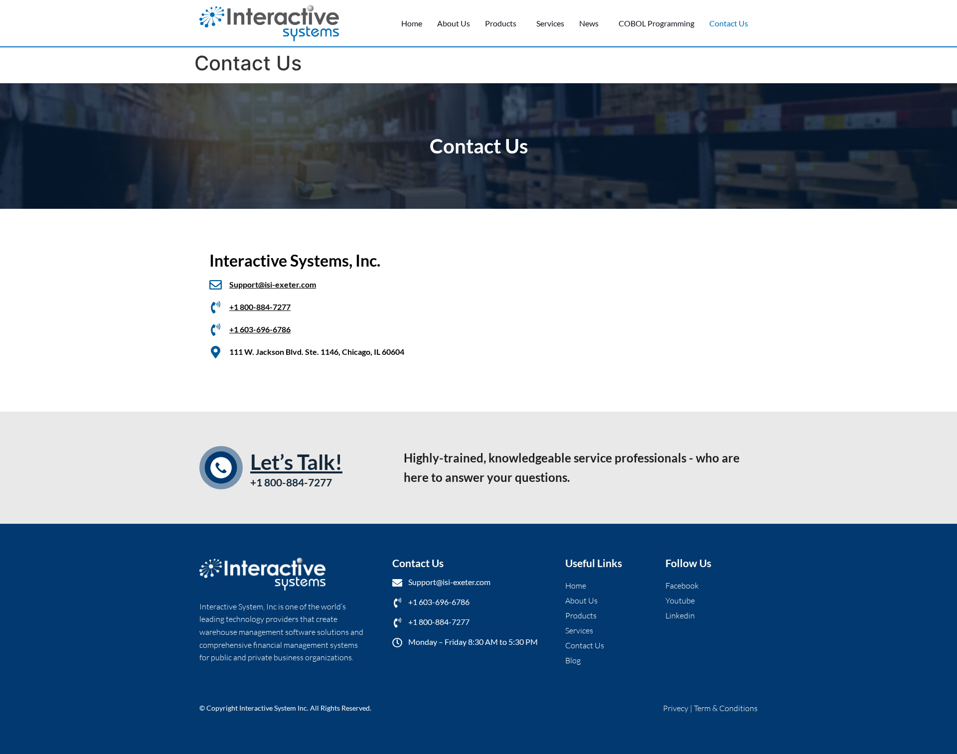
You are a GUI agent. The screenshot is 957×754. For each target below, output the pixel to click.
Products (500, 23)
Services (550, 23)
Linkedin (680, 615)
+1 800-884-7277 (260, 306)
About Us (453, 23)
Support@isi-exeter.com (272, 284)
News (589, 23)
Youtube (680, 600)
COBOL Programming (656, 23)
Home (411, 23)
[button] (503, 23)
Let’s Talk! (296, 462)
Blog (573, 660)
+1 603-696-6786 (260, 329)
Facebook (682, 586)
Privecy (676, 708)
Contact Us (728, 23)
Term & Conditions (726, 708)
